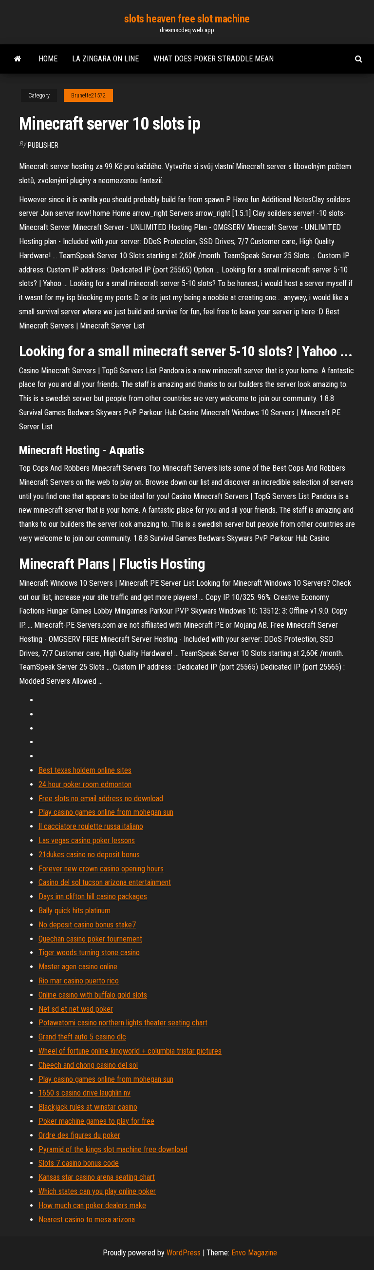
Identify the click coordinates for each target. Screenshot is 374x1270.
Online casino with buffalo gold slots (92, 995)
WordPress (184, 1252)
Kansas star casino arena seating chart (96, 1177)
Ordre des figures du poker (79, 1135)
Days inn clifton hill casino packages (92, 896)
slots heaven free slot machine (187, 19)
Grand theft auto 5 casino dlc (82, 1036)
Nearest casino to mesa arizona (86, 1219)
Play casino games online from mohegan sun (105, 812)
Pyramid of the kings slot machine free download (112, 1149)
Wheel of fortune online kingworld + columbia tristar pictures (130, 1051)
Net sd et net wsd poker (75, 1009)
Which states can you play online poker (97, 1191)
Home (47, 58)
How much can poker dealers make (92, 1205)
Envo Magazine (254, 1252)
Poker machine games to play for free (96, 1121)
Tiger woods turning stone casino (89, 952)
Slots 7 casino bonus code (78, 1163)
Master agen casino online (77, 966)
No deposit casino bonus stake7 (87, 924)
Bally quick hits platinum (74, 910)
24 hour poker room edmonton (84, 784)
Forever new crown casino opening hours (101, 868)
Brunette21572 (88, 95)
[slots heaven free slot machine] (17, 59)
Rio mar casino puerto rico (78, 980)
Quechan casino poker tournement (90, 938)
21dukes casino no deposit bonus (89, 854)
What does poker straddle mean (213, 58)
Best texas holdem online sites (84, 770)
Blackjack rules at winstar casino (87, 1107)
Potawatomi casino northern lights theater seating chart (122, 1022)
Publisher (43, 145)
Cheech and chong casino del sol (88, 1065)
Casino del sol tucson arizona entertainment (104, 882)
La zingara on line (105, 58)
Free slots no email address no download (100, 798)
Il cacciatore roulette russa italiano (90, 826)
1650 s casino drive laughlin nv (84, 1092)
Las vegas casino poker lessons (86, 840)
